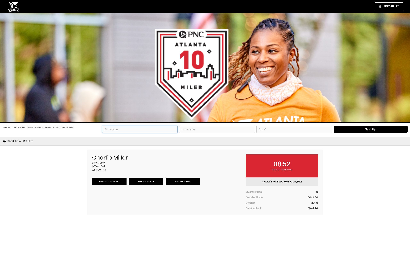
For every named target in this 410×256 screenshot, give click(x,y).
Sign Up (370, 129)
